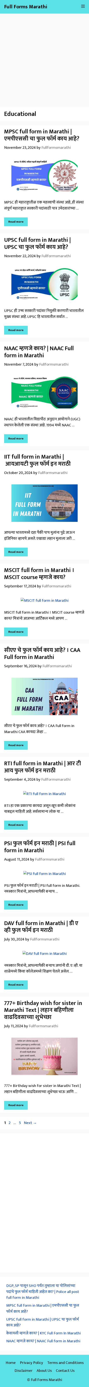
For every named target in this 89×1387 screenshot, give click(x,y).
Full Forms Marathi (25, 6)
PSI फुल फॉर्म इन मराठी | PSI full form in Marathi (39, 847)
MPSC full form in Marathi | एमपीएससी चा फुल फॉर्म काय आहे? (41, 135)
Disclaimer (23, 1370)
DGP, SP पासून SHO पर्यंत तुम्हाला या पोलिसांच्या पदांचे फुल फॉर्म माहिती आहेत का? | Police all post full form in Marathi (42, 1292)
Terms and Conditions (65, 1363)
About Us (44, 1370)
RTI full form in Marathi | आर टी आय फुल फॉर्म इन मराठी (42, 767)
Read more (16, 221)
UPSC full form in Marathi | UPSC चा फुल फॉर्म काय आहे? (37, 243)
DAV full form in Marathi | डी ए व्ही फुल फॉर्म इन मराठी (41, 926)
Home (11, 1363)
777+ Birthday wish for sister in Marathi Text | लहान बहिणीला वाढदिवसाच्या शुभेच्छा (43, 1010)
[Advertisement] (44, 58)
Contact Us (65, 1370)
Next (30, 1123)
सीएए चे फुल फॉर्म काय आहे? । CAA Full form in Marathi (42, 653)
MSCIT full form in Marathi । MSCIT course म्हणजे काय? (39, 573)
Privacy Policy (31, 1363)
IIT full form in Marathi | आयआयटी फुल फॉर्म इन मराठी (37, 460)
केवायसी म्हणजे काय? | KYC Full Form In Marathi (43, 1333)
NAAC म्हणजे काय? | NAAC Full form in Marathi (39, 352)
